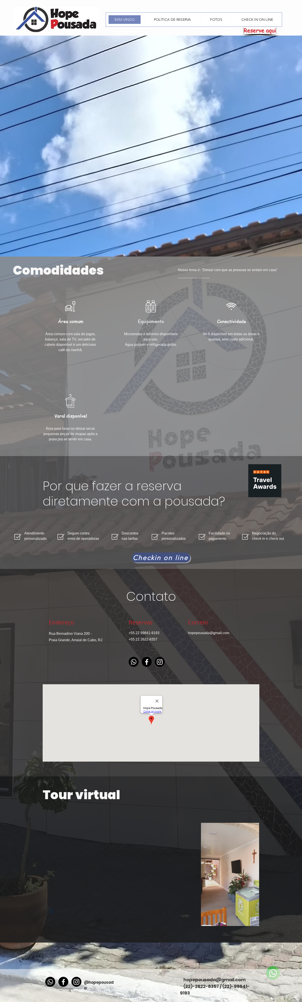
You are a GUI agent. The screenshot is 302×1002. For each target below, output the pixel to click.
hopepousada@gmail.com (208, 633)
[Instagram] (160, 662)
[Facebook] (147, 662)
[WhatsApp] (134, 662)
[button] (253, 921)
